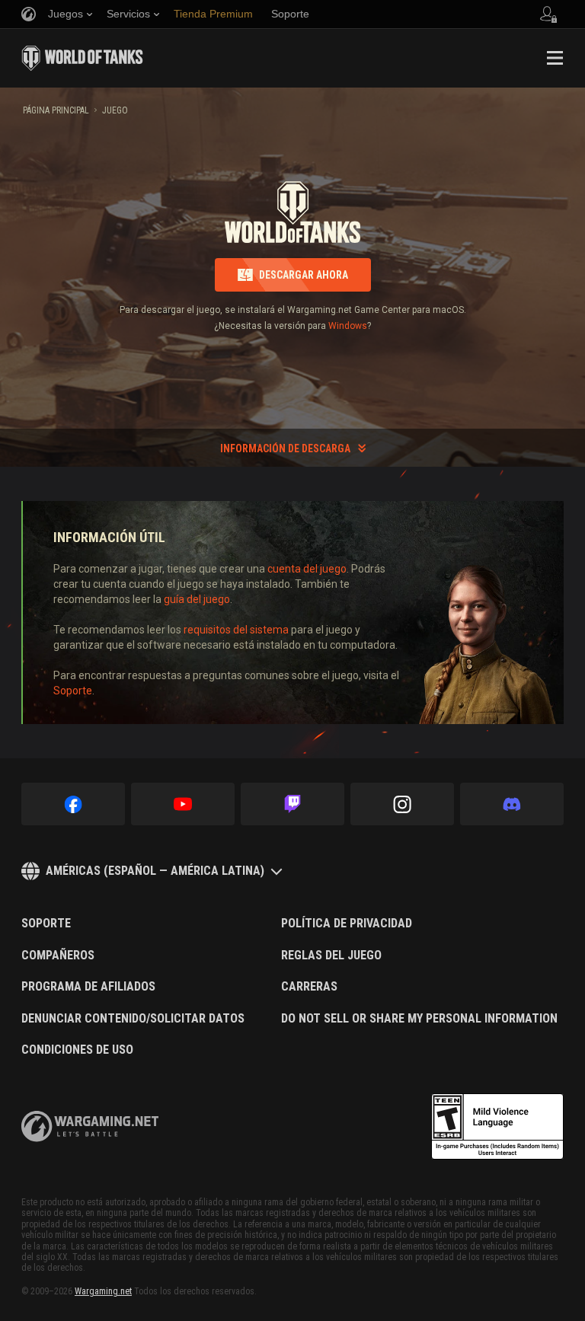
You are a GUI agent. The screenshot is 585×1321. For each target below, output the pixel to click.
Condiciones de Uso (77, 1050)
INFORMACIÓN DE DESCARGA (285, 448)
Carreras (309, 987)
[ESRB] (497, 1126)
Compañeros (57, 955)
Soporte (72, 690)
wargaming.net (89, 1126)
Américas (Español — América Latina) (155, 870)
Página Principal (56, 110)
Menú (554, 58)
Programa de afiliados (88, 987)
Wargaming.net (103, 1291)
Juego (115, 110)
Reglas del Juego (331, 955)
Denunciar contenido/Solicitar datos (133, 1019)
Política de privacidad (346, 923)
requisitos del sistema (236, 630)
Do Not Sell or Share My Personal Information (419, 1019)
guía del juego (197, 599)
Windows (347, 326)
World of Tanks (82, 58)
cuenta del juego (307, 569)
